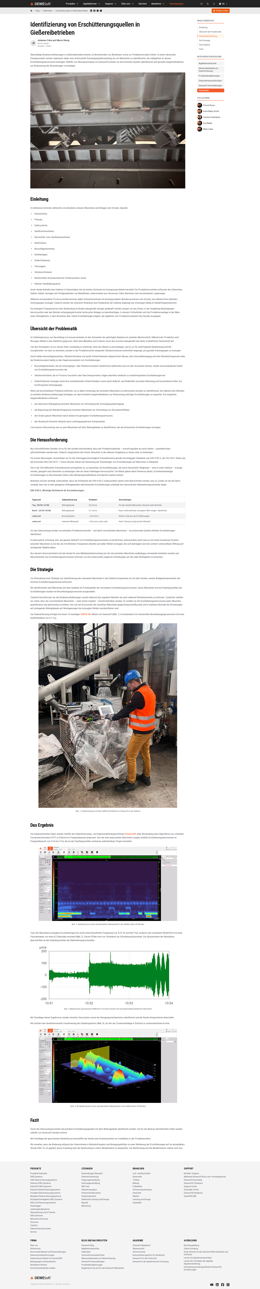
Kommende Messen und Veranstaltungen (48, 1252)
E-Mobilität (137, 1186)
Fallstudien (86, 1252)
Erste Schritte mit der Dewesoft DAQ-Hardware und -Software (206, 1253)
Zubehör (34, 1225)
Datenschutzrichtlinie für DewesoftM (46, 1258)
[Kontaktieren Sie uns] (201, 3)
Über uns (125, 3)
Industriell (137, 1193)
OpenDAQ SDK (190, 1196)
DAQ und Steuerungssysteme (43, 1203)
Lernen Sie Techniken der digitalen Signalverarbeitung (198, 1262)
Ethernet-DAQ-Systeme (40, 1183)
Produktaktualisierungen (92, 1265)
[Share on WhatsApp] (101, 11)
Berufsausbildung (191, 1245)
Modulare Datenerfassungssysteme (45, 1196)
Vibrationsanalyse (89, 1190)
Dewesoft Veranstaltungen (93, 1261)
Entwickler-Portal (191, 1190)
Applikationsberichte (90, 1249)
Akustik (85, 1203)
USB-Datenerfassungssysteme (43, 1180)
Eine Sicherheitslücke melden (42, 1268)
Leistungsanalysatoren (40, 1209)
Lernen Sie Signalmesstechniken (198, 1258)
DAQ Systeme (36, 1177)
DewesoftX (130, 834)
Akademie (156, 3)
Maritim (136, 1196)
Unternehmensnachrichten (93, 1255)
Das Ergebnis (204, 45)
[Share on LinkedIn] (91, 11)
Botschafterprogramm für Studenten (149, 1255)
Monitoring (86, 1206)
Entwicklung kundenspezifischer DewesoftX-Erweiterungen (203, 1268)
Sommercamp (139, 1252)
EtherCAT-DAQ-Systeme (40, 1186)
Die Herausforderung (208, 36)
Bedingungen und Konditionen (43, 1261)
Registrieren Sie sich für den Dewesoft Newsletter (103, 1268)
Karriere (143, 3)
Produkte (70, 3)
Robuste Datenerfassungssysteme (45, 1190)
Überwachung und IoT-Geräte (42, 1212)
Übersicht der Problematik (210, 32)
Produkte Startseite (38, 1173)
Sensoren (34, 1222)
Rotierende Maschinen (91, 1193)
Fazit (201, 49)
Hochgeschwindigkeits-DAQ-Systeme (46, 1199)
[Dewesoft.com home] (40, 3)
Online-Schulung (191, 1249)
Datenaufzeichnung (90, 1177)
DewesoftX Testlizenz (193, 1183)
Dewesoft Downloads (193, 1180)
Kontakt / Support (191, 1173)
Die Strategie (204, 40)
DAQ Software (36, 1216)
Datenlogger (35, 1206)
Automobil (137, 1177)
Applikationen (90, 3)
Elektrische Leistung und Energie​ (95, 1199)
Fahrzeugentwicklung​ (91, 1183)
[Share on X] (98, 11)
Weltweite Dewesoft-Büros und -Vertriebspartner (205, 1177)
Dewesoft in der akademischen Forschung (151, 1261)
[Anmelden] (214, 3)
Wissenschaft (138, 1249)
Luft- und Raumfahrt (141, 1173)
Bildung (136, 1183)
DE (223, 4)
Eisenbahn (137, 1203)
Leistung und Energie (142, 1199)
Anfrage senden (222, 11)
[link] (72, 10)
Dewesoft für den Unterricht (145, 1258)
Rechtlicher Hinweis (38, 1265)
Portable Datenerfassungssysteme (45, 1193)
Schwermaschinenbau (142, 1190)
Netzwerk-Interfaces (39, 1219)
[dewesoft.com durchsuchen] (208, 3)
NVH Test (85, 1186)
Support (109, 3)
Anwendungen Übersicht (92, 1173)
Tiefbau (136, 1180)
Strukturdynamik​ (89, 1196)
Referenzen (35, 1249)
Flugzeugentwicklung (91, 1180)
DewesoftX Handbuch (193, 1193)
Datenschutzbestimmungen (42, 1255)
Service (33, 1232)
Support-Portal (190, 1186)
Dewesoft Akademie (141, 1245)
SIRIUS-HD (86, 614)
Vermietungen (176, 3)
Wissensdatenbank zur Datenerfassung (98, 1258)
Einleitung (203, 27)
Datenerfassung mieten (40, 1228)
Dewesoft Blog (88, 1245)
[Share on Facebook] (94, 11)
